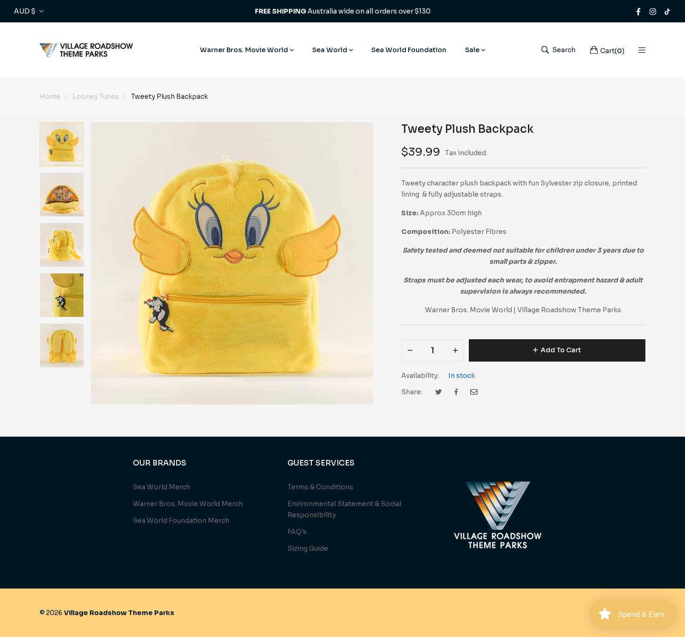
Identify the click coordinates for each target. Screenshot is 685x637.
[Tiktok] (667, 11)
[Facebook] (638, 11)
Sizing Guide (308, 548)
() (612, 51)
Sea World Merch (161, 487)
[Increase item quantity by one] (455, 350)
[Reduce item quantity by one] (410, 350)
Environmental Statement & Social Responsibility (344, 509)
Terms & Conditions (320, 487)
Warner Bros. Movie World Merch (188, 504)
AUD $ (24, 11)
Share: (411, 392)
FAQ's (297, 531)
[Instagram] (653, 11)
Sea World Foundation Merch (181, 520)
